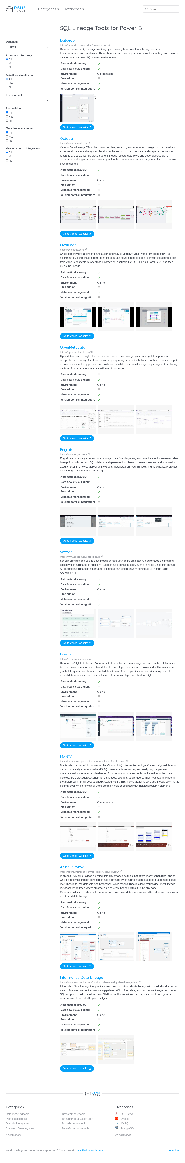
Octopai (67, 138)
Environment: (14, 95)
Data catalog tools (16, 1118)
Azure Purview (72, 867)
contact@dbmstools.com (89, 1150)
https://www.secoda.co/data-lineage (80, 556)
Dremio (66, 654)
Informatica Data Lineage (81, 977)
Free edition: (14, 108)
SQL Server (127, 1113)
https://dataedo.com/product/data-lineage (84, 45)
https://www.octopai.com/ (74, 143)
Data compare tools (73, 1113)
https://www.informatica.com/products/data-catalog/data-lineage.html (99, 982)
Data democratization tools (77, 1118)
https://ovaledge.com (72, 249)
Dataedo (67, 40)
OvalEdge (68, 245)
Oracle (124, 1118)
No (10, 67)
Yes (10, 63)
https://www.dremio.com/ (74, 658)
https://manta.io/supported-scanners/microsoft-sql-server (93, 761)
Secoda (66, 552)
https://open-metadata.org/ (75, 352)
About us (174, 1150)
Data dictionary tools (18, 1123)
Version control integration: (23, 148)
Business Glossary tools (20, 1128)
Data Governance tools (75, 1128)
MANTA (66, 756)
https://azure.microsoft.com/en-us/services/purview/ (89, 871)
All (10, 59)
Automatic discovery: (19, 55)
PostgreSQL (127, 1128)
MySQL (125, 1123)
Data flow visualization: (20, 75)
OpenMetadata (72, 347)
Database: (12, 41)
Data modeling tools (17, 1113)
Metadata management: (20, 128)
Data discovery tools (74, 1123)
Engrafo (67, 449)
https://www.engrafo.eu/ (74, 454)
